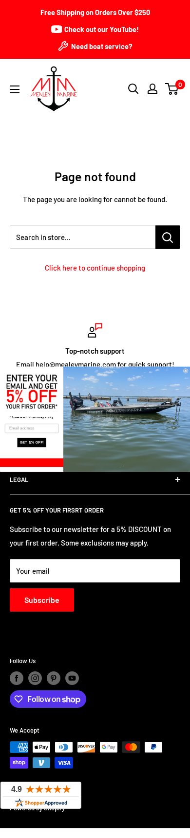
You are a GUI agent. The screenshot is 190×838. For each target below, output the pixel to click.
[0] (172, 89)
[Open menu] (14, 89)
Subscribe (41, 599)
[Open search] (133, 89)
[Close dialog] (185, 370)
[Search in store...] (167, 237)
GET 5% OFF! (31, 442)
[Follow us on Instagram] (35, 678)
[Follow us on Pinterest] (53, 678)
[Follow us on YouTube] (72, 678)
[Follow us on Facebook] (16, 678)
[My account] (152, 89)
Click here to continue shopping (95, 267)
